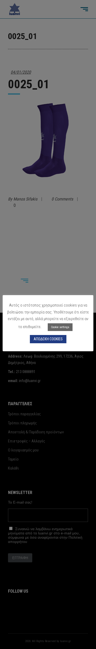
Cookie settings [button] (60, 327)
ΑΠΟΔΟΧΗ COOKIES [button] (48, 339)
